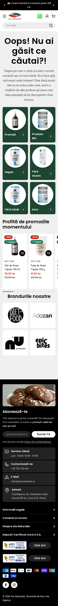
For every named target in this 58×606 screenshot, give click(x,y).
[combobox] (29, 25)
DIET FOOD (9, 261)
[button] (4, 5)
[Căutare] (51, 25)
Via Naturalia (18, 596)
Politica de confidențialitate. (38, 442)
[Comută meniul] (4, 16)
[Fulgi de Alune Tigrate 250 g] (41, 246)
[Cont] (47, 16)
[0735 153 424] (40, 16)
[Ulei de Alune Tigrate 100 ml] (15, 246)
